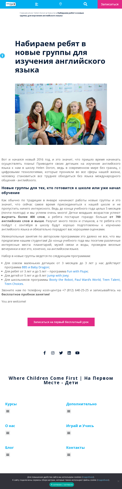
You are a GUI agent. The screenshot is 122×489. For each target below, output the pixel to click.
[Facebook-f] (44, 353)
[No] (118, 481)
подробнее (88, 477)
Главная (23, 13)
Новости (51, 13)
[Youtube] (77, 353)
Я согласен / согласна (62, 484)
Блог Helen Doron (37, 13)
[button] (2, 55)
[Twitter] (61, 353)
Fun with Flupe (77, 271)
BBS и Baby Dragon (35, 267)
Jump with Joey (57, 275)
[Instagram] (53, 353)
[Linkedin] (69, 353)
